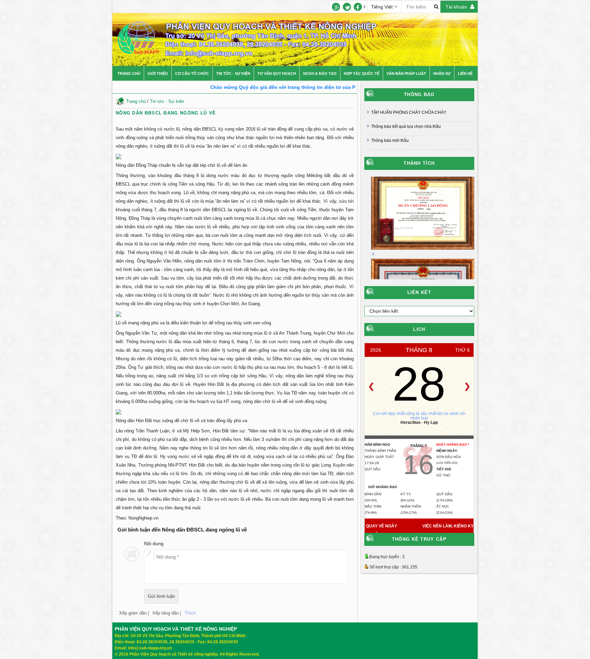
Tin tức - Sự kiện (233, 73)
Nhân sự (442, 73)
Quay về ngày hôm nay (381, 530)
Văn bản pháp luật (406, 73)
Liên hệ (465, 73)
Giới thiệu (158, 73)
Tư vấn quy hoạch (276, 73)
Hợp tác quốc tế (361, 73)
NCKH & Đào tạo (320, 73)
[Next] (467, 387)
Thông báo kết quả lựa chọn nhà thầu (406, 126)
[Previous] (371, 387)
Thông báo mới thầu (390, 140)
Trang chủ (128, 73)
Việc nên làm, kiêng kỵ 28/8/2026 (448, 530)
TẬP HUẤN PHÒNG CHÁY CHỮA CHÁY (408, 112)
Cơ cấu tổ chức (192, 73)
